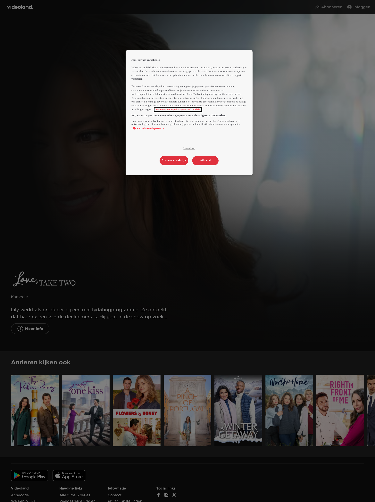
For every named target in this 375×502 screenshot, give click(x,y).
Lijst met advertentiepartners (147, 128)
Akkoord (205, 160)
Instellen (189, 148)
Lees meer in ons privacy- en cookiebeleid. (177, 109)
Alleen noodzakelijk (174, 160)
